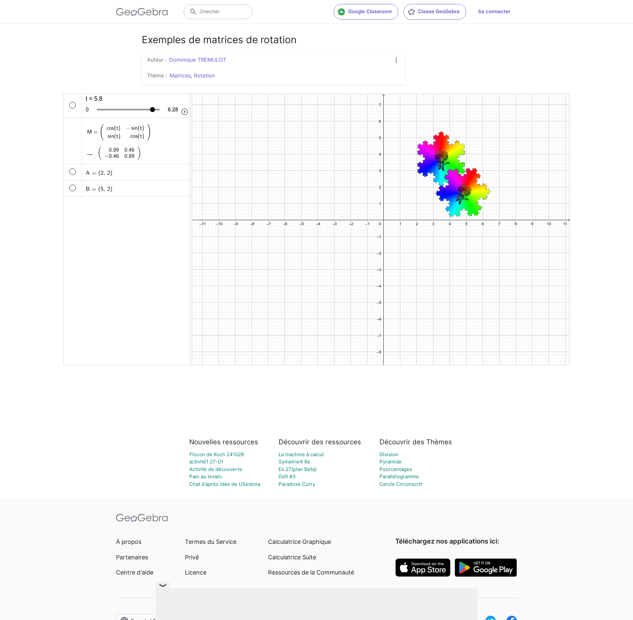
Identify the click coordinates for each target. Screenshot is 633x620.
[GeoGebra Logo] (142, 12)
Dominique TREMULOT (197, 59)
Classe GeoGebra (439, 11)
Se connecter (494, 11)
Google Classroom (370, 11)
